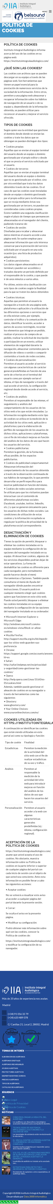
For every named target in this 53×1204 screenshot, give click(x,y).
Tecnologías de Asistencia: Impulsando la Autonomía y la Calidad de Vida (28, 1130)
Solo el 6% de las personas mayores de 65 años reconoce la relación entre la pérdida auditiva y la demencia (31, 1156)
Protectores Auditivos (13, 1072)
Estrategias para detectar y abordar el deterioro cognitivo (29, 1168)
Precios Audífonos (10, 1080)
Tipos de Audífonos (10, 1083)
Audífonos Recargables (13, 1064)
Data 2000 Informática (35, 1196)
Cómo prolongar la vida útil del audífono (30, 1118)
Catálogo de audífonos (13, 1087)
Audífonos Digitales (11, 1061)
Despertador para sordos (14, 1076)
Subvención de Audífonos (13, 1057)
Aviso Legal (10, 1099)
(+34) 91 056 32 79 (18, 1013)
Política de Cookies (15, 1107)
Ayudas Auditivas (10, 1068)
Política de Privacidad (16, 1103)
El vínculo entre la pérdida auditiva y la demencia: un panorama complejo (31, 1142)
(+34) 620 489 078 (18, 1017)
